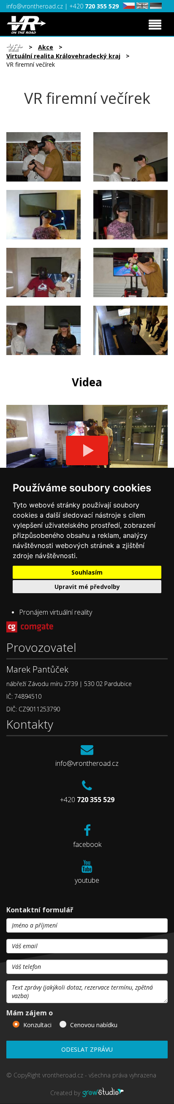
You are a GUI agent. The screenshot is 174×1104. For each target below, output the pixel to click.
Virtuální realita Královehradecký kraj (63, 56)
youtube (87, 880)
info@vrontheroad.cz (35, 6)
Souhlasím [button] (87, 572)
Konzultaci (37, 1025)
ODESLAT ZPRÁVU (87, 1049)
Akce (45, 47)
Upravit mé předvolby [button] (87, 587)
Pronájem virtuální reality (55, 612)
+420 (94, 6)
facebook (87, 844)
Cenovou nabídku (93, 1025)
